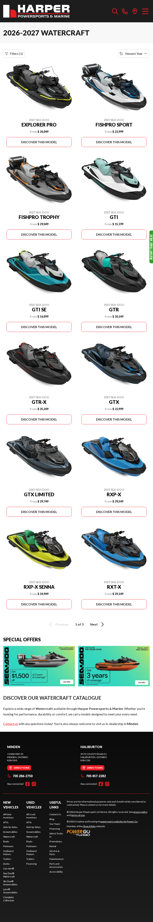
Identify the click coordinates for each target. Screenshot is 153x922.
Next (94, 624)
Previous (62, 624)
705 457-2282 (96, 776)
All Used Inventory (31, 816)
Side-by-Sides (10, 827)
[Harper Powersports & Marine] (36, 11)
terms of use (78, 815)
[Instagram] (33, 784)
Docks (6, 863)
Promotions (55, 841)
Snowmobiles (10, 831)
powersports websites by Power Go (118, 821)
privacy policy (140, 811)
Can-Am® (8, 868)
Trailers (7, 858)
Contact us (10, 724)
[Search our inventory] (115, 11)
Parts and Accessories (56, 865)
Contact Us (55, 814)
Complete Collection (8, 899)
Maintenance (56, 858)
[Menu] (145, 11)
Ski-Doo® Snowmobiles (10, 883)
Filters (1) (16, 53)
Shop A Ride (89, 826)
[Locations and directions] (135, 11)
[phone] (125, 11)
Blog (51, 819)
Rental (52, 846)
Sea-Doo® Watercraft (9, 875)
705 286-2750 (22, 776)
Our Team (54, 823)
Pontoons (8, 846)
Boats (6, 841)
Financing (31, 863)
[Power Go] (102, 833)
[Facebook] (27, 784)
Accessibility (56, 871)
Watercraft (9, 836)
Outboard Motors (8, 852)
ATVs (6, 822)
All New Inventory (8, 816)
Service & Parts (54, 852)
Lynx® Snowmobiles (10, 891)
